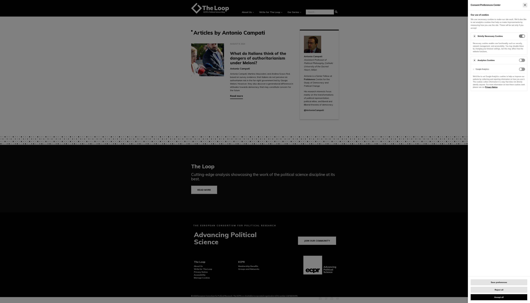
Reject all (499, 290)
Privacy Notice (491, 87)
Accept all (499, 297)
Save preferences (499, 282)
